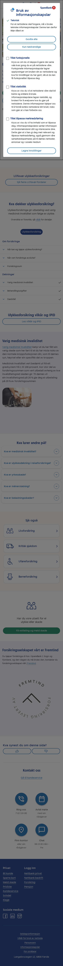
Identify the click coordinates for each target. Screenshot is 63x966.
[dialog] (31, 80)
